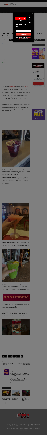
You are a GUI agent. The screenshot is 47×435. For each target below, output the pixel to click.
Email (17, 28)
